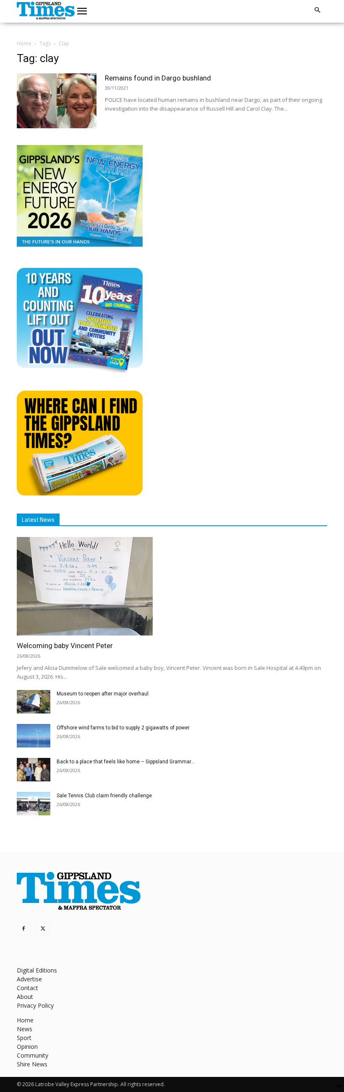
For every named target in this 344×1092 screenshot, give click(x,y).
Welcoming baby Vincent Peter (65, 645)
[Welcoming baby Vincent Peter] (172, 586)
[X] (43, 929)
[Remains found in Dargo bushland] (56, 100)
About (25, 997)
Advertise (29, 979)
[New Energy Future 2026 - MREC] (80, 248)
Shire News (32, 1064)
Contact (27, 988)
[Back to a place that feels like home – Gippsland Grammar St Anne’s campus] (33, 769)
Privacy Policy (35, 1005)
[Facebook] (23, 929)
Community (32, 1055)
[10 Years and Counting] (80, 370)
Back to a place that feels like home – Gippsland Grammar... (126, 762)
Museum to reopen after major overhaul (103, 694)
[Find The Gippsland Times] (80, 493)
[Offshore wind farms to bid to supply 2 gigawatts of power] (33, 735)
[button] (82, 11)
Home (24, 43)
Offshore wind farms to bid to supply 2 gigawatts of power (123, 728)
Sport (24, 1038)
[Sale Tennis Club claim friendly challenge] (33, 803)
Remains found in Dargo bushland (158, 78)
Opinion (27, 1046)
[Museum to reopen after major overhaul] (33, 701)
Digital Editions (37, 970)
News (24, 1029)
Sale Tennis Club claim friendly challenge (104, 796)
